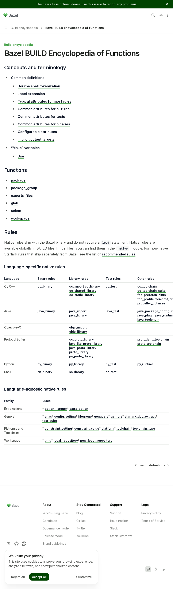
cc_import (76, 286)
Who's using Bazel (56, 513)
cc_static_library (81, 295)
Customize (84, 577)
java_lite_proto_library (85, 343)
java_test (112, 311)
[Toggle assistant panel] (161, 15)
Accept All (39, 577)
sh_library (76, 372)
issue (98, 4)
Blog (79, 513)
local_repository (66, 440)
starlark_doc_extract (140, 416)
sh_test (111, 372)
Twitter (81, 528)
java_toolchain (148, 319)
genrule (116, 416)
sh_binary (45, 372)
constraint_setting (58, 428)
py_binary (45, 364)
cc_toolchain (147, 286)
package (18, 180)
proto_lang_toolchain (153, 339)
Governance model (56, 528)
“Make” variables (25, 148)
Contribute (50, 520)
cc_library (92, 286)
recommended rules (118, 254)
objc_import (78, 327)
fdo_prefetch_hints (151, 295)
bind (48, 440)
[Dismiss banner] (167, 4)
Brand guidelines (54, 543)
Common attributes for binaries (44, 124)
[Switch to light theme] (156, 569)
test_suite (49, 420)
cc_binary (45, 286)
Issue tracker (119, 520)
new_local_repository (96, 440)
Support (115, 513)
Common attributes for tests (41, 116)
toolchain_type (144, 428)
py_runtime (145, 364)
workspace (20, 218)
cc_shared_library (82, 290)
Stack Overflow (121, 536)
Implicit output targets (36, 139)
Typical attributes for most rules (44, 101)
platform (107, 428)
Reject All (18, 577)
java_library (78, 315)
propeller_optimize (151, 303)
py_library (76, 364)
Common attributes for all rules (44, 109)
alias (48, 416)
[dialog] (51, 567)
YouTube (82, 536)
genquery (101, 416)
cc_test (111, 286)
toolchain (123, 428)
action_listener (56, 408)
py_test (111, 364)
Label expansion (31, 94)
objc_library (78, 331)
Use (21, 156)
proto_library (78, 352)
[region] (86, 326)
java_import (77, 311)
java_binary (46, 311)
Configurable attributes (37, 132)
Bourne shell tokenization (39, 86)
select (16, 211)
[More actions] (167, 15)
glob (14, 203)
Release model (53, 536)
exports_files (22, 195)
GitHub (81, 520)
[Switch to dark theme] (163, 569)
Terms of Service (153, 520)
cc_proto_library (81, 339)
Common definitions (27, 78)
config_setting (65, 416)
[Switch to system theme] (148, 569)
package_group (24, 188)
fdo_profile (145, 299)
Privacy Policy (151, 513)
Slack (114, 528)
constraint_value (86, 428)
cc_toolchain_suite (151, 290)
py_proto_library (81, 356)
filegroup (85, 416)
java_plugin (145, 315)
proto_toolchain (149, 343)
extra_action (78, 408)
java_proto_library (82, 348)
